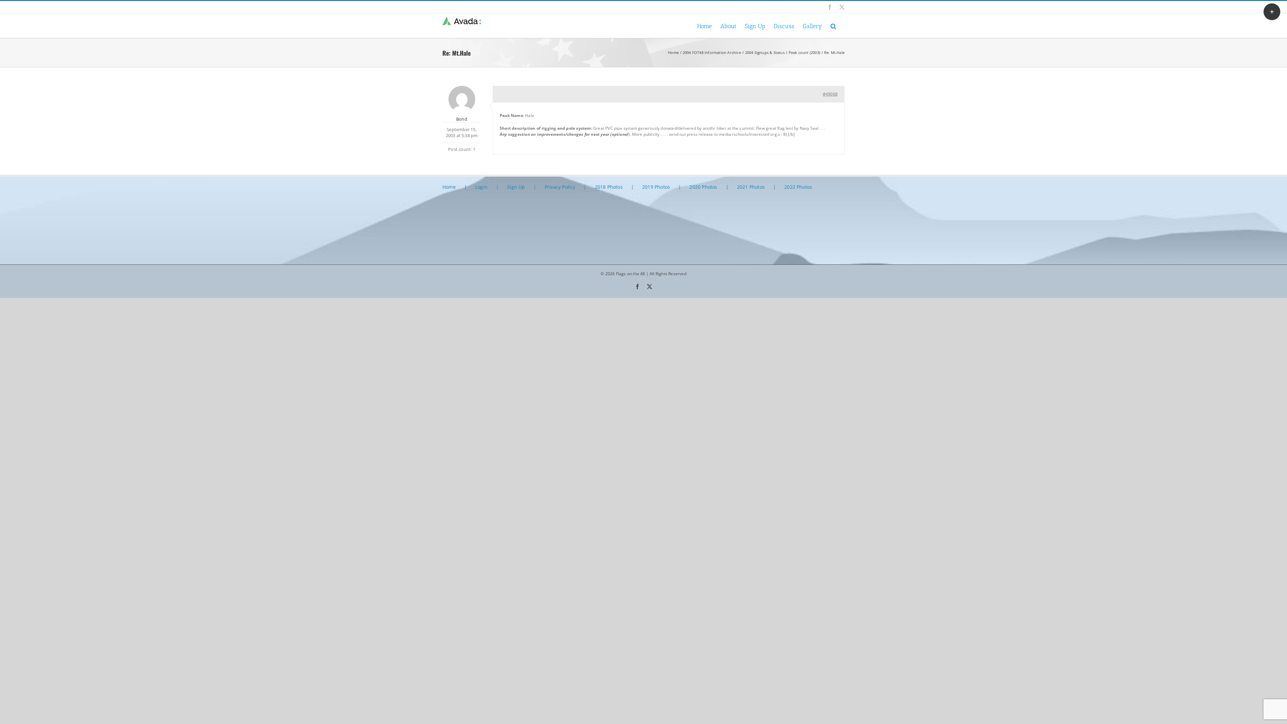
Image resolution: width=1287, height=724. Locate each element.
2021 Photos (751, 187)
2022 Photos (798, 187)
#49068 (830, 94)
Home (449, 187)
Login (481, 187)
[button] (833, 25)
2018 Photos (609, 187)
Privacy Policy (560, 187)
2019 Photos (656, 187)
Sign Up (516, 187)
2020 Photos (703, 187)
